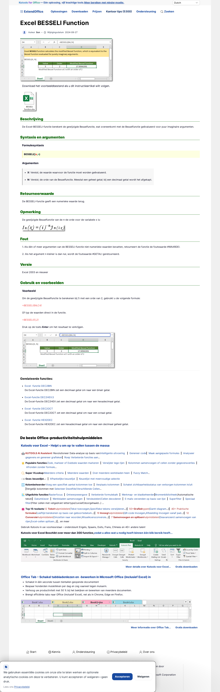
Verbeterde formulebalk (104, 494)
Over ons (148, 651)
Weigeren (143, 676)
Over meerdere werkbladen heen (111, 472)
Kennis (56, 651)
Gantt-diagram (158, 508)
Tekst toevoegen (79, 508)
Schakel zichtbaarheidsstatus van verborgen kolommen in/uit (157, 484)
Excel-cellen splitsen (42, 521)
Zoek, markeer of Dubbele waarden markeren (73, 462)
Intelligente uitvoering (112, 453)
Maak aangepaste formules (164, 453)
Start (33, 651)
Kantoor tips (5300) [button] (119, 11)
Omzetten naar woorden (67, 517)
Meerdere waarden (78, 472)
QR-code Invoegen (134, 512)
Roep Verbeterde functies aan (81, 457)
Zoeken (169, 11)
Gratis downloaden (186, 566)
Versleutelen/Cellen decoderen (103, 498)
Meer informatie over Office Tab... (151, 627)
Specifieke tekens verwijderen (107, 508)
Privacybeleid (118, 651)
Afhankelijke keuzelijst (62, 478)
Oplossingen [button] (59, 11)
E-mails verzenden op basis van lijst (145, 498)
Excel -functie (38, 385)
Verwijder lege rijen (113, 462)
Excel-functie (39, 397)
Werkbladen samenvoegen (67, 498)
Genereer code (137, 453)
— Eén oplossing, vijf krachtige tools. (71, 2)
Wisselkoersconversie (94, 517)
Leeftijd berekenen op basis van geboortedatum (64, 512)
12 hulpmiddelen (57, 508)
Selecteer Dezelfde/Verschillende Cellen (77, 488)
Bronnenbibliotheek (166, 494)
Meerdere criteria (54, 472)
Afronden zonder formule (40, 467)
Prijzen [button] (97, 11)
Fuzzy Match (140, 472)
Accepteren (122, 676)
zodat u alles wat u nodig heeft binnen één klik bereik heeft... (133, 532)
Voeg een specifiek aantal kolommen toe (69, 484)
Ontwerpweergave (76, 494)
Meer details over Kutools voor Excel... (148, 566)
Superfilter (175, 498)
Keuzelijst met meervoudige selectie (99, 478)
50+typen (139, 508)
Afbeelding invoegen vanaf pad (163, 512)
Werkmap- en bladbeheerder (138, 494)
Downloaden (80, 11)
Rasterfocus (56, 494)
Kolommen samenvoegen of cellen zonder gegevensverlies (161, 462)
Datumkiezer (41, 498)
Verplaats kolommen (107, 484)
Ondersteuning (146, 11)
